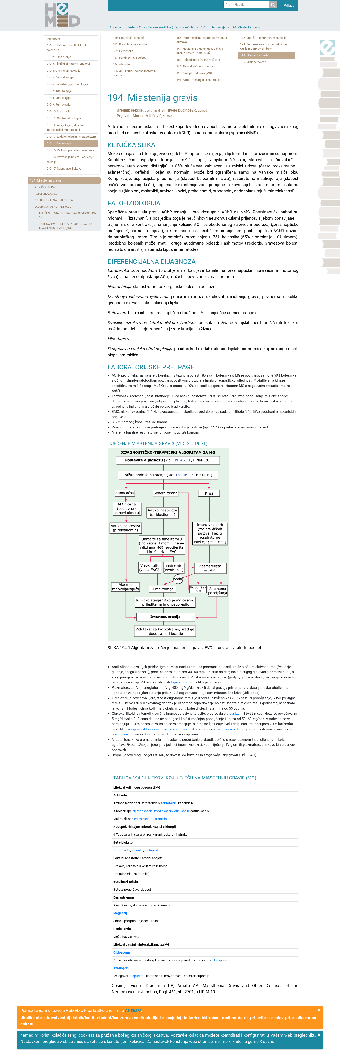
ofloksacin (181, 811)
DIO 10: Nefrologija (58, 111)
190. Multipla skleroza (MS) (194, 73)
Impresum (53, 38)
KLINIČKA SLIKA (44, 187)
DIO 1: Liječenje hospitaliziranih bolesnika (66, 48)
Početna (115, 27)
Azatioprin (121, 968)
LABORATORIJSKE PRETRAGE (52, 206)
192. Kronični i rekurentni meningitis (263, 37)
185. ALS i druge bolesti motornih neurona (134, 73)
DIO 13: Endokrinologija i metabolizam (71, 136)
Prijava (289, 5)
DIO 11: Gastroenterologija (63, 118)
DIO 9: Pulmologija (58, 104)
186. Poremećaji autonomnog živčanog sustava (201, 40)
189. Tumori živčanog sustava (195, 66)
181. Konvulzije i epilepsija (130, 44)
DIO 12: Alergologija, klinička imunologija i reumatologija (65, 127)
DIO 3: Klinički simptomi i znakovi (68, 63)
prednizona (120, 734)
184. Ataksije (121, 64)
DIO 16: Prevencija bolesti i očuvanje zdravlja (70, 159)
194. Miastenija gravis (245, 27)
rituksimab (187, 729)
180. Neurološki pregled (128, 37)
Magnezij (120, 913)
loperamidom (181, 682)
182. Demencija (123, 51)
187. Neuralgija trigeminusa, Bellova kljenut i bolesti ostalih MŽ (199, 51)
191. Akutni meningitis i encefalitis (198, 80)
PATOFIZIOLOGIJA (45, 193)
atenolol (137, 850)
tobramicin (169, 803)
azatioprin (132, 729)
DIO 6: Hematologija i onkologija (67, 84)
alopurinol (137, 976)
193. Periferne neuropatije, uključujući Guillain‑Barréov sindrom (264, 46)
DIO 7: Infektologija (59, 91)
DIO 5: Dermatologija (60, 77)
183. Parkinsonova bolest (129, 57)
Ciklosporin (121, 952)
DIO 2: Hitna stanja (58, 57)
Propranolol (121, 850)
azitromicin (159, 819)
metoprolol (152, 850)
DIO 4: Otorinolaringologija (63, 70)
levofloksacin (163, 811)
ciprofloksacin (143, 811)
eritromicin (141, 819)
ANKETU (133, 1010)
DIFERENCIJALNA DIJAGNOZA (53, 200)
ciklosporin (150, 729)
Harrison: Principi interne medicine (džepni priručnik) (161, 27)
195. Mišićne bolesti (253, 62)
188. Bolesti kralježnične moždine (198, 59)
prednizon (233, 713)
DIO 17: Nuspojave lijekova (63, 168)
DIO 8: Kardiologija (58, 98)
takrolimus (168, 729)
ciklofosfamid (227, 729)
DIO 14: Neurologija (213, 27)
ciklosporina (220, 960)
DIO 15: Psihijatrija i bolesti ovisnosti (70, 150)
